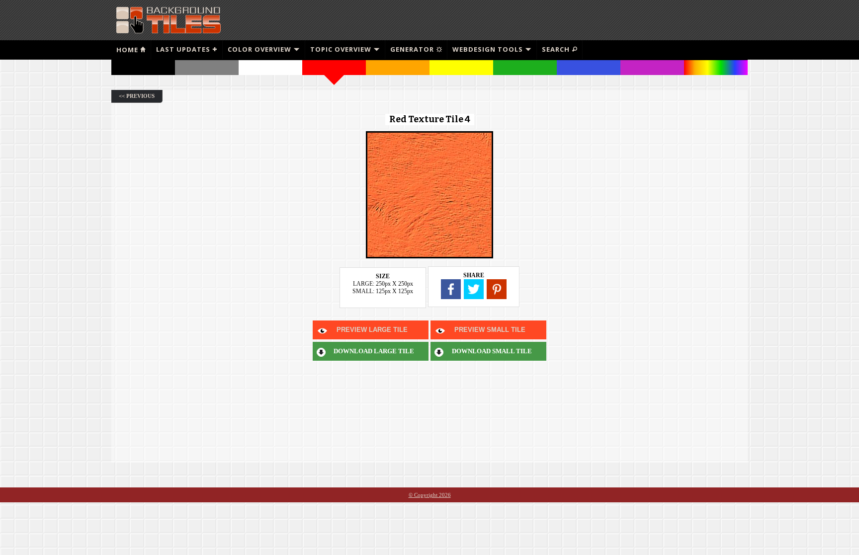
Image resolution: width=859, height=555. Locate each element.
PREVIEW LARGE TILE (372, 329)
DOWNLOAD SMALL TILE (492, 351)
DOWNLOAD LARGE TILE (374, 351)
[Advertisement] (629, 20)
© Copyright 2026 (430, 495)
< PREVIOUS (137, 96)
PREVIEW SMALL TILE (489, 329)
